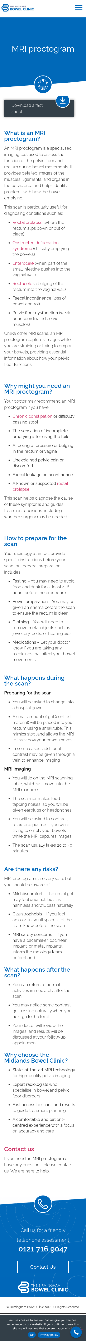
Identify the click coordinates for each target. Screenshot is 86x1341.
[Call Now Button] (76, 1332)
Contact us (19, 1149)
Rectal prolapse (28, 222)
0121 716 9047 (43, 1248)
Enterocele (23, 263)
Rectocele (22, 283)
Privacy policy (49, 1334)
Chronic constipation (32, 416)
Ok (32, 1334)
